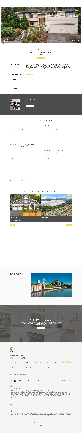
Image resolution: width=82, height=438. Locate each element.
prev (5, 40)
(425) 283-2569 (12, 357)
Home (11, 362)
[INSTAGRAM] (71, 362)
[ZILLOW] (68, 362)
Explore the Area (68, 300)
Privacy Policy (69, 380)
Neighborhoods (38, 362)
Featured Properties (28, 362)
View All (69, 225)
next (7, 40)
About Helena (18, 362)
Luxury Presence (38, 380)
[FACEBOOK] (63, 362)
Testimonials (47, 362)
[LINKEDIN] (66, 362)
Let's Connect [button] (41, 327)
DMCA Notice (55, 362)
